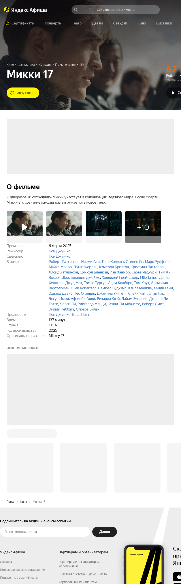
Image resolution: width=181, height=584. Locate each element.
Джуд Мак (73, 283)
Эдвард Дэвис (60, 293)
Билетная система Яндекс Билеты (82, 507)
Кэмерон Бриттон (114, 267)
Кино (23, 435)
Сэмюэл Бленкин (94, 272)
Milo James (148, 277)
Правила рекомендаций (17, 534)
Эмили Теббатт (61, 309)
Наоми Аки (90, 262)
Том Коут (141, 283)
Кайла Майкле (140, 288)
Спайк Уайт (137, 293)
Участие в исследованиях (18, 526)
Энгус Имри (59, 299)
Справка (6, 495)
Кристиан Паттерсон (148, 267)
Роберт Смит (153, 304)
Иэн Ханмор (120, 272)
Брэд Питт (80, 314)
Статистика (65, 571)
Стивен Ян (134, 262)
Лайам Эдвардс (134, 299)
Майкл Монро (60, 267)
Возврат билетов (12, 519)
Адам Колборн (120, 283)
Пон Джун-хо (59, 251)
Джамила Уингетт (111, 293)
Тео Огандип (84, 293)
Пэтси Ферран (85, 267)
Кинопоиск (30, 348)
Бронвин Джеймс (85, 277)
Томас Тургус (95, 283)
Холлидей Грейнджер (120, 277)
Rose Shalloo (59, 277)
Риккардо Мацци (92, 304)
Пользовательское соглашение (22, 503)
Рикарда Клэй (108, 299)
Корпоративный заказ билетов (80, 523)
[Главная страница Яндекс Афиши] (6, 10)
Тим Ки (164, 272)
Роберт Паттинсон (64, 262)
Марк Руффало (157, 262)
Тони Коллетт (113, 262)
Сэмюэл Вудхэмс (112, 288)
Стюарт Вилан (88, 309)
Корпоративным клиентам (77, 515)
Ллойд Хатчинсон (63, 272)
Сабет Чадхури (144, 272)
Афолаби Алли (83, 299)
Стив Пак (156, 293)
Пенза (11, 435)
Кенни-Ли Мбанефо (124, 304)
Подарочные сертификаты (19, 511)
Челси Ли (68, 304)
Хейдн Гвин (163, 288)
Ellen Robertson (83, 288)
